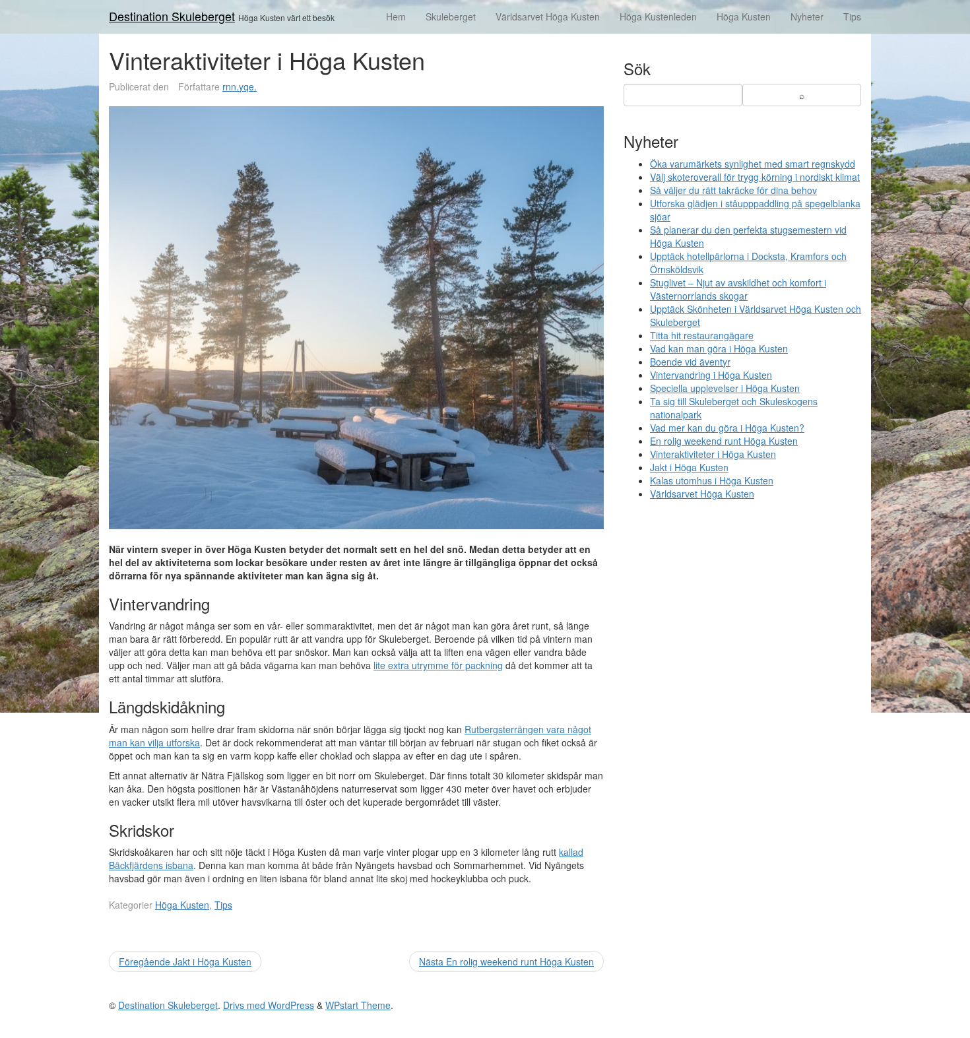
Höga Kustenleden (658, 16)
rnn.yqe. (239, 86)
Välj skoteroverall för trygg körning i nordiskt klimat (755, 176)
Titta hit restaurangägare (702, 335)
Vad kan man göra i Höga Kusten (719, 348)
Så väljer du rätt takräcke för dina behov (733, 190)
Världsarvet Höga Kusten (548, 16)
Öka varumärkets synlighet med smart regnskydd (752, 163)
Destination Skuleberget (172, 16)
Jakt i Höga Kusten (689, 467)
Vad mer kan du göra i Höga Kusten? (727, 427)
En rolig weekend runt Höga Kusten (724, 440)
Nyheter (807, 16)
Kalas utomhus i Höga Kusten (711, 480)
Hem (396, 16)
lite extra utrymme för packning (438, 665)
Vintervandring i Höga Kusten (711, 374)
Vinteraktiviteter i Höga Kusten (713, 454)
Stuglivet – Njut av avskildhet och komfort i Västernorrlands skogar (738, 289)
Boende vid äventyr (690, 361)
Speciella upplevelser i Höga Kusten (725, 388)
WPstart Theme (358, 1005)
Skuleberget (451, 16)
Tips (852, 16)
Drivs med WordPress (268, 1005)
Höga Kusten (744, 16)
